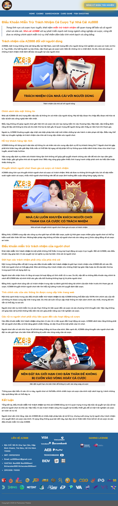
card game (66, 13)
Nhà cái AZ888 (31, 31)
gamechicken (52, 13)
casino (40, 13)
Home (32, 13)
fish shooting (81, 13)
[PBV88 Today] (13, 5)
